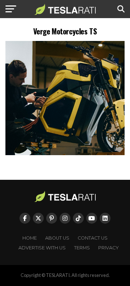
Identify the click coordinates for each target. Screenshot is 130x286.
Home (29, 238)
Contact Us (93, 238)
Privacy (108, 247)
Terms (82, 247)
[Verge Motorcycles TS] (65, 153)
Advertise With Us (42, 247)
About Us (57, 238)
